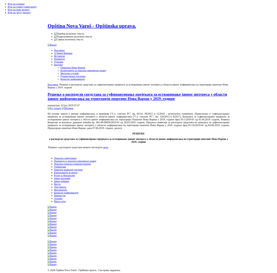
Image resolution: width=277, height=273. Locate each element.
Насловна (53, 84)
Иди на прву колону (19, 9)
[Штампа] (67, 108)
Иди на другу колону (19, 12)
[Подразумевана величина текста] (73, 36)
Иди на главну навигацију (22, 6)
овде (105, 147)
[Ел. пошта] (54, 108)
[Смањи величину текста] (68, 39)
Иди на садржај (16, 4)
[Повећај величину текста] (69, 33)
